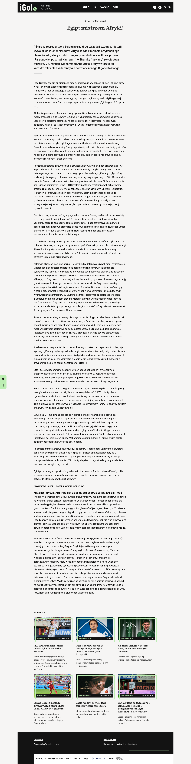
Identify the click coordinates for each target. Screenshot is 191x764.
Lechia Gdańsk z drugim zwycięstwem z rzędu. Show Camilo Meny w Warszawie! (49, 706)
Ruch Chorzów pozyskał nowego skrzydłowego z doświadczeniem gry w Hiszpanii (89, 650)
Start (86, 7)
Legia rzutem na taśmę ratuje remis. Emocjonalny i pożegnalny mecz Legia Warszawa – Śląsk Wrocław (134, 707)
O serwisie (38, 740)
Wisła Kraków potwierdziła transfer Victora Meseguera (91, 704)
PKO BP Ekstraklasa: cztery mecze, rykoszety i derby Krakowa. (48, 648)
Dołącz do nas (110, 740)
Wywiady (104, 7)
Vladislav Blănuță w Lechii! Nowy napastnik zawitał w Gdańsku (133, 648)
